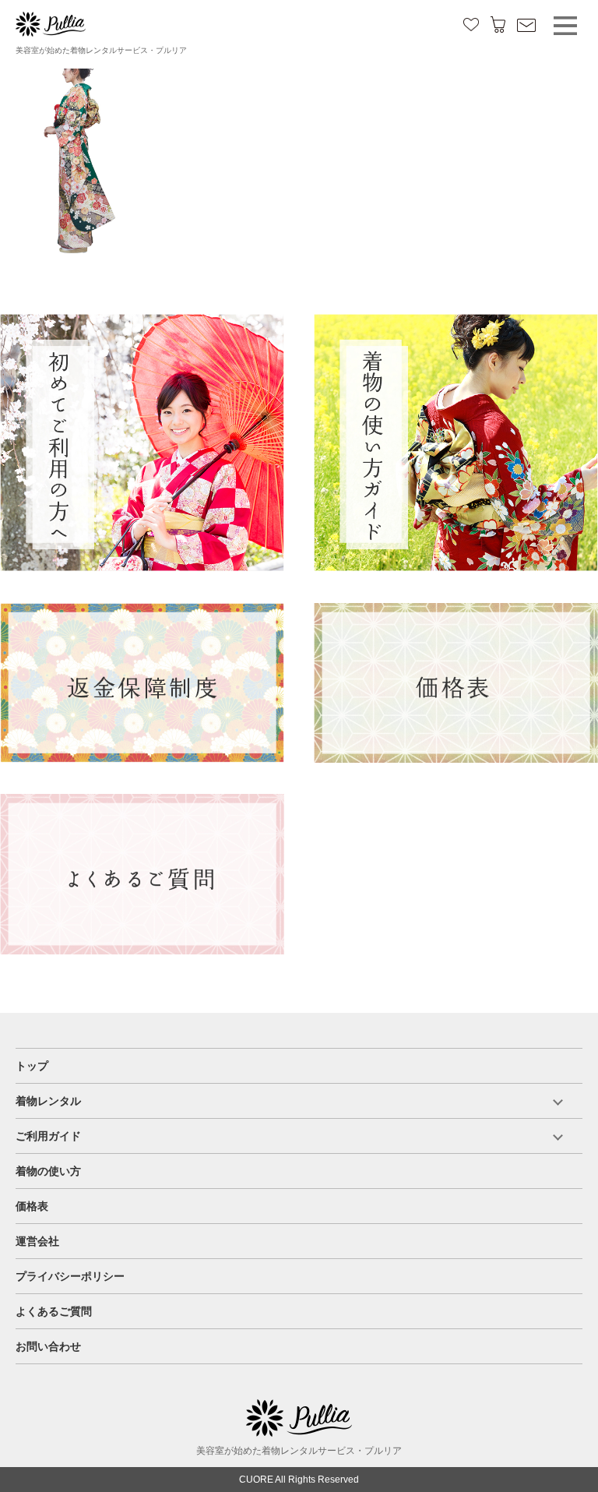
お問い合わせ (48, 1346)
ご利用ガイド (48, 1136)
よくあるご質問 (54, 1311)
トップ (32, 1066)
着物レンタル (48, 1101)
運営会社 (37, 1241)
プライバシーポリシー (70, 1276)
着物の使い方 (48, 1171)
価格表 (32, 1206)
